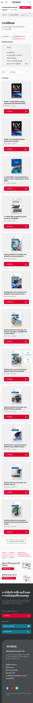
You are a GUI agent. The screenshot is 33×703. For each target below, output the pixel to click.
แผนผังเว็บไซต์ (10, 679)
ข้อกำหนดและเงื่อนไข (12, 670)
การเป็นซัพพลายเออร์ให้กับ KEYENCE (16, 676)
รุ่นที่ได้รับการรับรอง (11, 665)
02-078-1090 (7, 631)
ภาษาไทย (12, 72)
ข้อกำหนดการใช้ (10, 673)
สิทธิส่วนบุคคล (10, 668)
